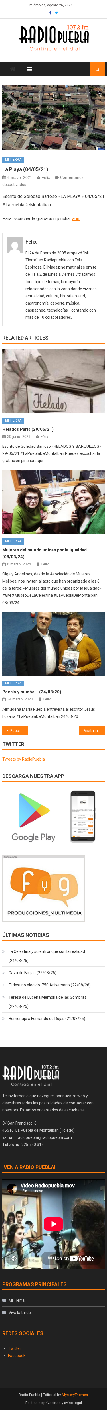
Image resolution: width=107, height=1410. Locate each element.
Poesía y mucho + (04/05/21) (19, 730)
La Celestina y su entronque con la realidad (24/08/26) (47, 956)
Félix (45, 177)
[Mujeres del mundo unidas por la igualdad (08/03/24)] (53, 502)
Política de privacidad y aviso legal (53, 1403)
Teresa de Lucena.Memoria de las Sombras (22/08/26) (47, 1002)
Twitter (14, 1348)
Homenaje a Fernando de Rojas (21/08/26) (47, 1018)
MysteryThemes (75, 1395)
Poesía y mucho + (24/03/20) (31, 691)
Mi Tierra (13, 160)
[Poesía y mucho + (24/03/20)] (53, 644)
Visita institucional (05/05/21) (94, 730)
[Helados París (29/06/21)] (53, 381)
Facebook (16, 1355)
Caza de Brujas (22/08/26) (32, 972)
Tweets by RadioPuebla (23, 759)
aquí (76, 218)
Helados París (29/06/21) (28, 429)
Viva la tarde (20, 1312)
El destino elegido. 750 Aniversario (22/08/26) (50, 985)
